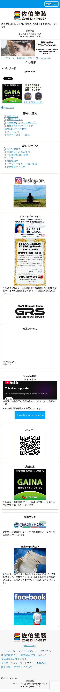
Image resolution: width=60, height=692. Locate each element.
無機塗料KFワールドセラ (33, 655)
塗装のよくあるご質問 (18, 151)
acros (14, 678)
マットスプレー (15, 132)
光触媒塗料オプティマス (14, 659)
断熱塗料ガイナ (15, 119)
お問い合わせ (14, 148)
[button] (51, 4)
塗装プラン (12, 116)
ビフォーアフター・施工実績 (22, 164)
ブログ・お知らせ (27, 651)
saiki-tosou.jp (30, 645)
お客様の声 (12, 161)
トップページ (7, 58)
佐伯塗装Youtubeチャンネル (30, 415)
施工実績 (5, 667)
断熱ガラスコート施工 (18, 135)
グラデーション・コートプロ (22, 122)
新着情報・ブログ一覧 (27, 58)
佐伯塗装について (16, 167)
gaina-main (46, 58)
